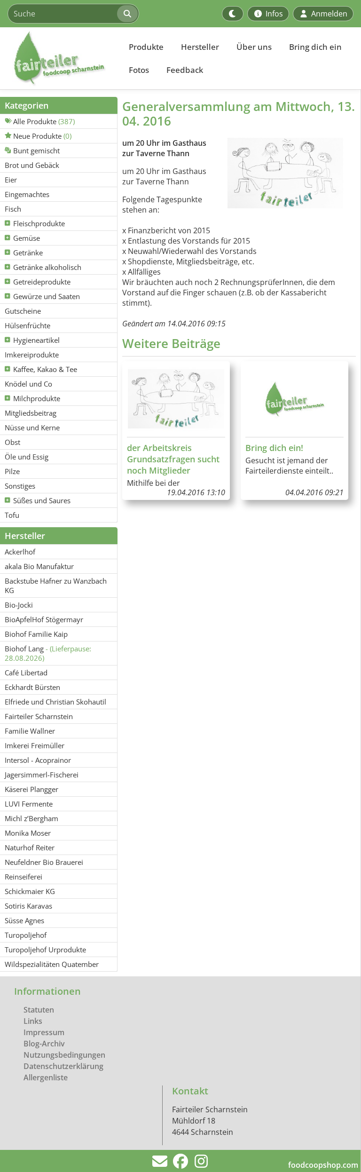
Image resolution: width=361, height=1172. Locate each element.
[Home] (59, 58)
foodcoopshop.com (323, 1165)
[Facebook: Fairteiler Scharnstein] (180, 1164)
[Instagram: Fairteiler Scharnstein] (201, 1164)
